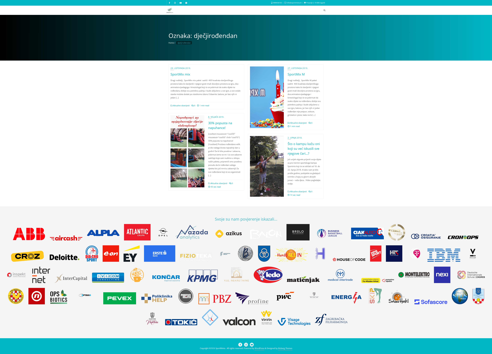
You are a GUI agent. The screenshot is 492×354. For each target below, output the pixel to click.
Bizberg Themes (285, 348)
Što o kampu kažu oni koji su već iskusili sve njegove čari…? (304, 149)
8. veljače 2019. (216, 117)
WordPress (259, 348)
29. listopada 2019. (181, 68)
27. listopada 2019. (298, 68)
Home (171, 42)
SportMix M (296, 74)
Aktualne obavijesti (181, 105)
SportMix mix (180, 74)
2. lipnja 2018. (295, 137)
